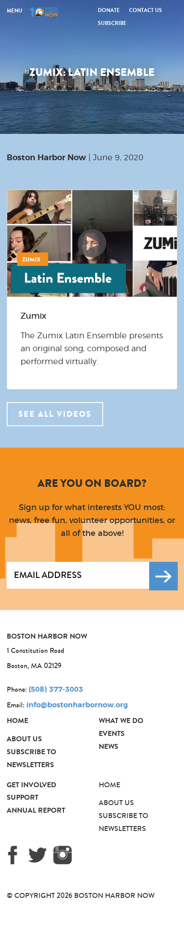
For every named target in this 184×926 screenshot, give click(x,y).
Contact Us (145, 10)
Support (22, 797)
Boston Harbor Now (46, 158)
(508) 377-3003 (56, 689)
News (108, 746)
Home (17, 720)
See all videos (55, 414)
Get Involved (31, 785)
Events (112, 733)
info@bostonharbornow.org (77, 705)
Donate (109, 10)
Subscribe (112, 23)
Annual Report (36, 810)
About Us (24, 739)
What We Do (121, 720)
